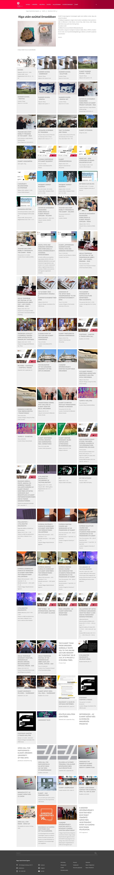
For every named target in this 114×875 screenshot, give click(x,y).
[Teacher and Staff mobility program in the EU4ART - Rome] (26, 253)
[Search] (95, 853)
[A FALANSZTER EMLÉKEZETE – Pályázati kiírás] (87, 657)
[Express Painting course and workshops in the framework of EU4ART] (67, 529)
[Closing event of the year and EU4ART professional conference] (46, 333)
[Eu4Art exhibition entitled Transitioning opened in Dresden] (67, 404)
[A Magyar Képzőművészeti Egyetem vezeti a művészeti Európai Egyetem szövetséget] (67, 826)
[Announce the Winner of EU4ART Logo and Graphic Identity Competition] (87, 760)
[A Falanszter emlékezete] (26, 615)
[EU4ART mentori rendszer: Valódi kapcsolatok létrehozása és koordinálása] (67, 443)
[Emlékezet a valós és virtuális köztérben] (67, 692)
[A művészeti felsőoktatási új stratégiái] (26, 183)
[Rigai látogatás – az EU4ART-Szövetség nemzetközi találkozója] (67, 615)
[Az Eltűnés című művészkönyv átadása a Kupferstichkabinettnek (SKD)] (46, 296)
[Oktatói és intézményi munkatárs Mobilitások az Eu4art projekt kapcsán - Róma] (87, 213)
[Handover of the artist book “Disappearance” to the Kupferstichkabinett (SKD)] (67, 296)
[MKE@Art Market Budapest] (46, 183)
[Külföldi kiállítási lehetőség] (67, 727)
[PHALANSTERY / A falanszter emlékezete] (26, 529)
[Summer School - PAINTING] (26, 97)
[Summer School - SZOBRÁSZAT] (46, 68)
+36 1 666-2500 (22, 871)
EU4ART (76, 4)
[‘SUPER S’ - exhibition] (26, 443)
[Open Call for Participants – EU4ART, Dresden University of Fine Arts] (26, 760)
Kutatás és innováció (68, 4)
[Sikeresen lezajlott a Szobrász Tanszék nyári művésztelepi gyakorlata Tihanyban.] (26, 333)
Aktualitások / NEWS (52, 11)
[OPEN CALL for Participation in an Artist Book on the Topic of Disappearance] (46, 760)
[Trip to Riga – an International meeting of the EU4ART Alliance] (46, 615)
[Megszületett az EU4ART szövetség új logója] (26, 790)
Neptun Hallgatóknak (90, 865)
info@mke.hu (21, 868)
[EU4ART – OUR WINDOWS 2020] (46, 790)
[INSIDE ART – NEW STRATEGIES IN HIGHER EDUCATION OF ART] (87, 158)
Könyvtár (75, 862)
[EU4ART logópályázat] (67, 790)
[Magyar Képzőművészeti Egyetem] (20, 4)
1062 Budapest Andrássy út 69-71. (26, 865)
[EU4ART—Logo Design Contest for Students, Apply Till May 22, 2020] (87, 790)
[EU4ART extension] (87, 130)
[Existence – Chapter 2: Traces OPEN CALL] (87, 333)
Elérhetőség (63, 862)
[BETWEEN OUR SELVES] (87, 183)
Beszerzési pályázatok (77, 867)
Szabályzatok (75, 865)
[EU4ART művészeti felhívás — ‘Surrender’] (26, 692)
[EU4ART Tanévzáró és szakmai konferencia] (67, 333)
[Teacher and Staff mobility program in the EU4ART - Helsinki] (67, 213)
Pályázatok (88, 862)
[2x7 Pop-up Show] (87, 486)
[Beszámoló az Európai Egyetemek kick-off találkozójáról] (46, 826)
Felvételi (49, 4)
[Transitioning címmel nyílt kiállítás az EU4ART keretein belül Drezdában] (46, 404)
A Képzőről (34, 4)
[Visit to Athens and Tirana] (67, 130)
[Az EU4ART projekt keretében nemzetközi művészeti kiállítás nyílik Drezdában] (87, 367)
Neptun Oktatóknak (90, 867)
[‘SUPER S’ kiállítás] (87, 404)
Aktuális (28, 4)
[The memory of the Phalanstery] (87, 571)
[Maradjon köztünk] (26, 213)
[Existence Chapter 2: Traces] (87, 692)
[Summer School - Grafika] (46, 97)
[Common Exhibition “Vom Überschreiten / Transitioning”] (26, 404)
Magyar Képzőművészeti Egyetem (32, 11)
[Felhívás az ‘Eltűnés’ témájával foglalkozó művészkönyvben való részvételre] (67, 760)
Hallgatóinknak (57, 4)
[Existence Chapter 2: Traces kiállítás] (26, 727)
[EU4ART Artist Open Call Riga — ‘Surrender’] (46, 692)
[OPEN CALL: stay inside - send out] (26, 826)
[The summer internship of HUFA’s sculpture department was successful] (87, 296)
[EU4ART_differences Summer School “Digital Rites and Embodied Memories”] (67, 253)
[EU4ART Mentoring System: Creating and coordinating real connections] (46, 443)
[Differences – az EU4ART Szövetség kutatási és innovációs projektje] (87, 727)
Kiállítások (42, 4)
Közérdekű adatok (64, 870)
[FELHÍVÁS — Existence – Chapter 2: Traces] (26, 367)
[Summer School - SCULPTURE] (67, 68)
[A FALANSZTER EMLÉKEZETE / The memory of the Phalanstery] (46, 486)
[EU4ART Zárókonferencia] (67, 158)
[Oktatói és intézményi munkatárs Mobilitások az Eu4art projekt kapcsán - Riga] (87, 97)
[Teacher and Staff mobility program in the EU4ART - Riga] (26, 130)
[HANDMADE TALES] (46, 727)
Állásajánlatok (63, 865)
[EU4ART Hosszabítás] (26, 158)
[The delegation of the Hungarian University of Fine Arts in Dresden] (46, 367)
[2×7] (67, 486)
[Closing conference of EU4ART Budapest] (46, 158)
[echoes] (26, 68)
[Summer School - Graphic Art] (67, 97)
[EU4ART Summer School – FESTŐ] (87, 68)
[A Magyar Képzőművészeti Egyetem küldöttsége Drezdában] (67, 367)
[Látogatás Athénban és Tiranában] (46, 130)
